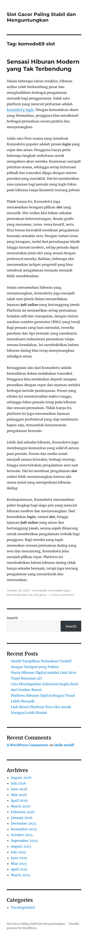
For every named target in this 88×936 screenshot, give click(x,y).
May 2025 (19, 863)
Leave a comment (62, 594)
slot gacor (40, 594)
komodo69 (40, 590)
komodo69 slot (17, 594)
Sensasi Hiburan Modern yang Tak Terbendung (43, 65)
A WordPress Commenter (28, 745)
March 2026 (20, 806)
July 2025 (18, 852)
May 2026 (19, 795)
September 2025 (24, 841)
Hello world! (64, 745)
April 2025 (19, 869)
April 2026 (19, 800)
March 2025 (20, 875)
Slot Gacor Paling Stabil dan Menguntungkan (41, 17)
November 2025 (24, 829)
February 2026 (23, 812)
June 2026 (19, 789)
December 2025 (23, 823)
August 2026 (21, 777)
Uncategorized (23, 907)
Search (12, 618)
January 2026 (22, 818)
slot (30, 594)
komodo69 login (20, 110)
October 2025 (22, 835)
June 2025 (19, 858)
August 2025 (21, 846)
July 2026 (18, 783)
